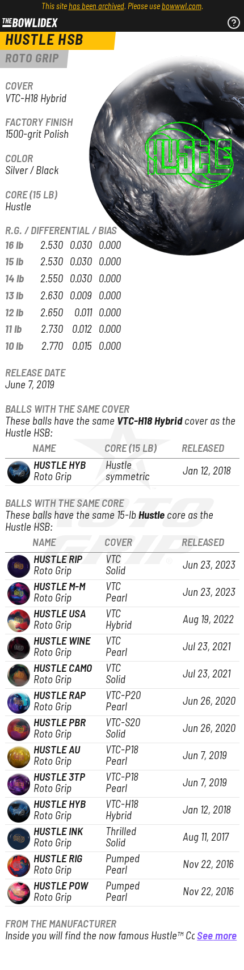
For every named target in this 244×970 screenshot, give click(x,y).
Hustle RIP (57, 559)
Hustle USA (59, 614)
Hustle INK (58, 832)
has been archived (96, 7)
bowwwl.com (181, 7)
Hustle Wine (61, 641)
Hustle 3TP (59, 777)
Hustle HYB (59, 465)
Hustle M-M (59, 587)
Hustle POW (60, 886)
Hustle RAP (59, 696)
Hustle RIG (57, 859)
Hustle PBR (59, 723)
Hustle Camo (62, 668)
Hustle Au (56, 750)
